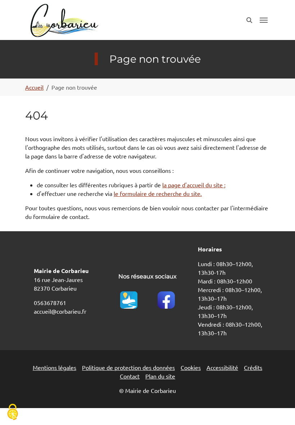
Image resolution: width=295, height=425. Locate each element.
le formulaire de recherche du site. (158, 193)
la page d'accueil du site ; (194, 184)
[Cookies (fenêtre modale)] (12, 412)
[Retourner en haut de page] (279, 409)
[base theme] (63, 20)
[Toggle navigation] (264, 20)
